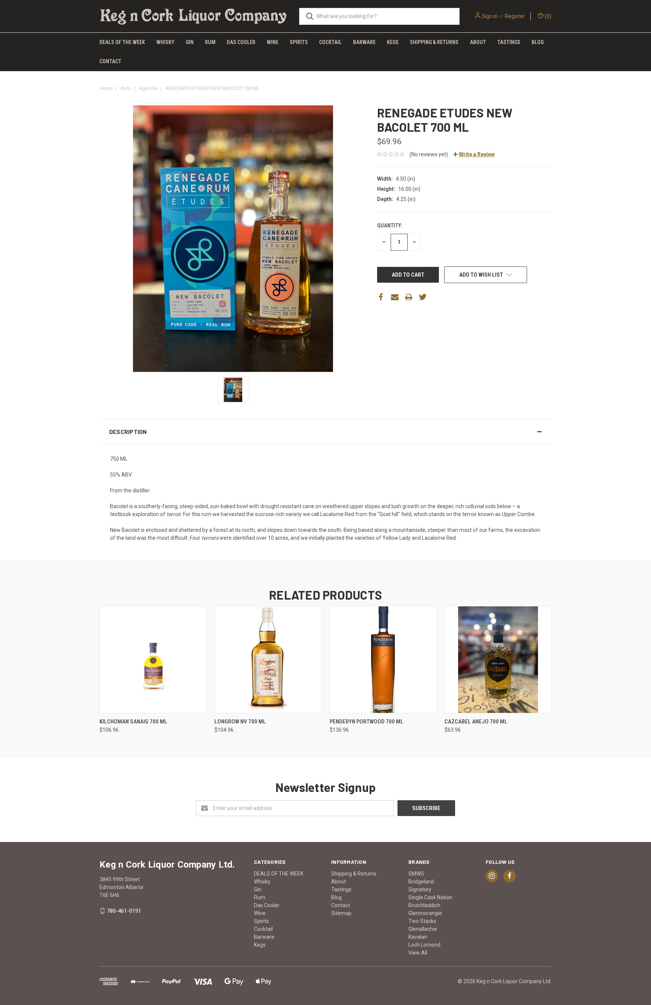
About (478, 42)
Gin (190, 42)
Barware (364, 42)
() (548, 16)
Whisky (165, 42)
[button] (325, 432)
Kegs (393, 42)
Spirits (299, 42)
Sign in (490, 16)
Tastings (508, 42)
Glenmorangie (425, 913)
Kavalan (417, 937)
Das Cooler (241, 42)
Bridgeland (421, 882)
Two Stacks (422, 921)
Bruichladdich (424, 905)
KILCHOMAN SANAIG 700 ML (133, 721)
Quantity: (389, 225)
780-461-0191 (124, 911)
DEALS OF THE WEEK (122, 42)
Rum (210, 42)
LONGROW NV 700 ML (240, 721)
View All (417, 953)
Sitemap (341, 913)
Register (515, 16)
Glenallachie (422, 929)
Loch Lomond (424, 945)
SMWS (416, 874)
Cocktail (330, 42)
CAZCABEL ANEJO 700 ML (476, 721)
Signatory (419, 889)
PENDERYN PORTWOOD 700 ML (366, 721)
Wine (272, 42)
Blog (538, 42)
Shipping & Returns (434, 42)
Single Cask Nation (430, 897)
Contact (110, 61)
